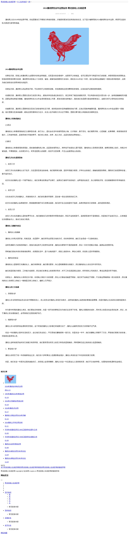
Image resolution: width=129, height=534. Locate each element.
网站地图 (4, 533)
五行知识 (8, 492)
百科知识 (8, 510)
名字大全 (8, 525)
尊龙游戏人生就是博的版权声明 (54, 467)
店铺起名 (8, 518)
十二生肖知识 (22, 2)
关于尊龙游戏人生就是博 (10, 467)
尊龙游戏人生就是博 (8, 2)
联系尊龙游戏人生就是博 (27, 467)
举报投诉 (39, 467)
